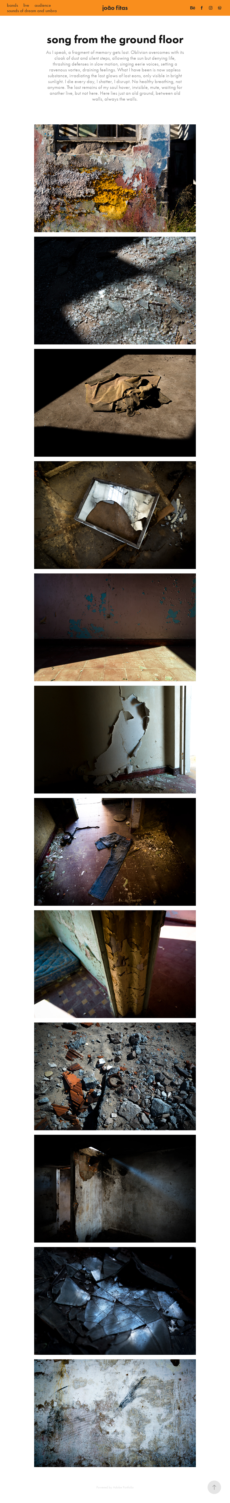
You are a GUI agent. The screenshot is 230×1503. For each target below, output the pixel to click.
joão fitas (115, 7)
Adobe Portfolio (123, 1487)
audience (43, 5)
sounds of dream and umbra (32, 10)
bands (12, 5)
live (26, 5)
